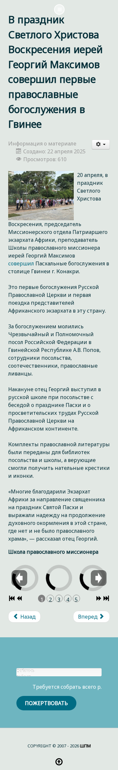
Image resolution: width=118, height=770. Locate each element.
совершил (21, 263)
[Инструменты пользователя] (101, 144)
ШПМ (85, 746)
